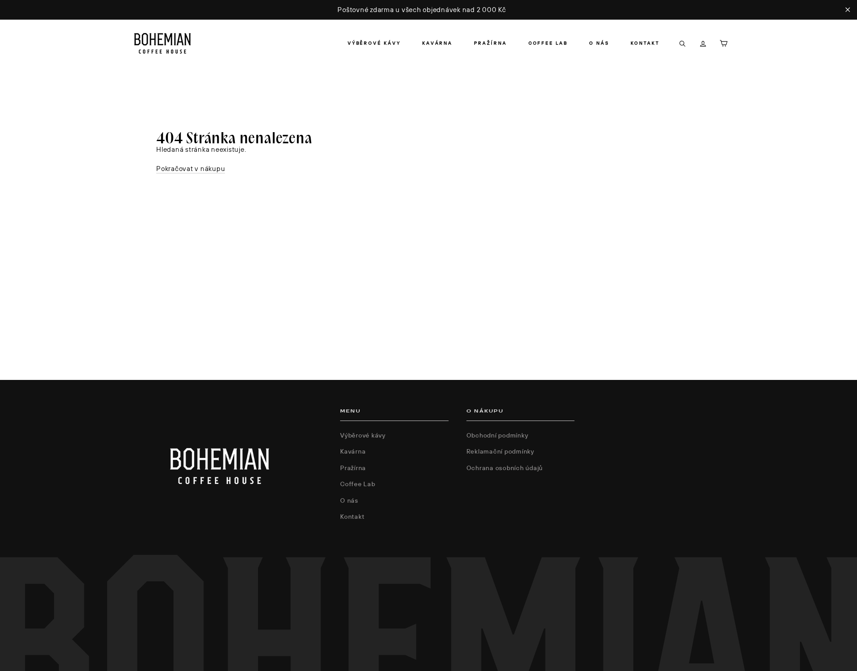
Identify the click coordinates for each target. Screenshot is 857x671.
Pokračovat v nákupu (190, 168)
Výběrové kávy (374, 43)
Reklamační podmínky (500, 451)
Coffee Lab (357, 484)
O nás (599, 43)
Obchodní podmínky (497, 435)
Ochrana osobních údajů (504, 468)
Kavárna (437, 43)
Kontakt (645, 43)
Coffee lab (548, 43)
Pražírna (490, 43)
